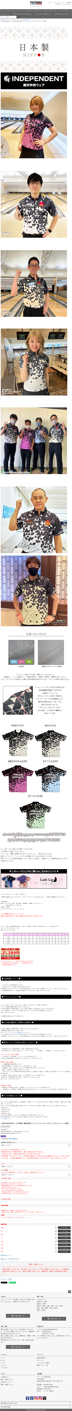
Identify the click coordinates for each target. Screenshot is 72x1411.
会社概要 (39, 1373)
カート (63, 2)
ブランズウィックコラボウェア (22, 14)
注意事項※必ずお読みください (9, 1142)
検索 (18, 17)
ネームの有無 (4, 1170)
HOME (2, 19)
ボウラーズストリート (50, 10)
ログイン (51, 2)
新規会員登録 (41, 1358)
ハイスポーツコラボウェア (43, 14)
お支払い (3, 1296)
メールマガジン (67, 4)
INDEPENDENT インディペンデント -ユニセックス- (34, 19)
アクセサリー (38, 10)
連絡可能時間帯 (4, 1205)
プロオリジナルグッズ (62, 14)
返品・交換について (7, 1384)
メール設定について (6, 1118)
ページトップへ (69, 1291)
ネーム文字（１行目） (6, 1178)
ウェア (2, 10)
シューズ (21, 10)
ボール (9, 10)
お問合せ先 (40, 1326)
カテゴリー (4, 1354)
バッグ (15, 10)
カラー (3, 1163)
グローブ (29, 10)
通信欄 (2, 1215)
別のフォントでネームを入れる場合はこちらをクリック (16, 1032)
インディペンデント (64, 10)
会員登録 (69, 2)
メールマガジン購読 (43, 1363)
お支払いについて (6, 1382)
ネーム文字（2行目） (6, 1199)
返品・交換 (4, 1326)
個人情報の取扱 (6, 1407)
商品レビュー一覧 (42, 1365)
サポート (3, 1373)
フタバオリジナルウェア (15, 19)
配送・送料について (7, 1379)
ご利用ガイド (59, 4)
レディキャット (5, 14)
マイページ (57, 2)
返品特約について (6, 1255)
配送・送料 (40, 1296)
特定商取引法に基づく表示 (9, 1403)
